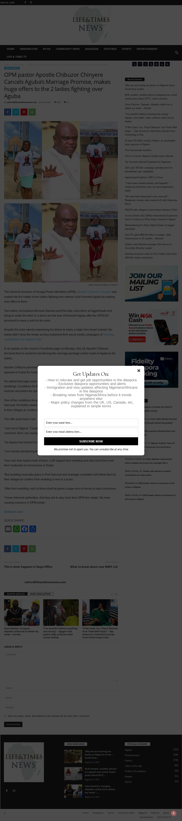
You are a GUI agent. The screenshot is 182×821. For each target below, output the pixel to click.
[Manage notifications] (173, 813)
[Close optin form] (139, 371)
